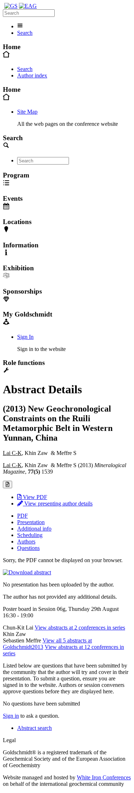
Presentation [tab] (31, 522)
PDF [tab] (22, 516)
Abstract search (34, 728)
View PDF (34, 497)
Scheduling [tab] (30, 535)
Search (25, 33)
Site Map (27, 112)
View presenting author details (58, 503)
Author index (32, 75)
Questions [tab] (28, 548)
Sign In (25, 337)
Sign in (11, 716)
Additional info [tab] (34, 529)
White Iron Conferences (104, 777)
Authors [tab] (26, 541)
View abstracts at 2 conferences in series (80, 628)
